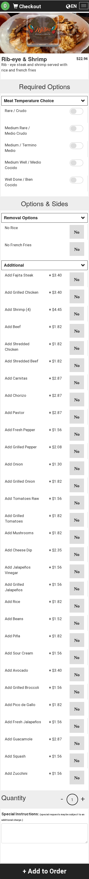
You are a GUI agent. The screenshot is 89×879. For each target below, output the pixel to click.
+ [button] (83, 798)
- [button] (62, 798)
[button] (77, 111)
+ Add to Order (44, 871)
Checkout (29, 6)
